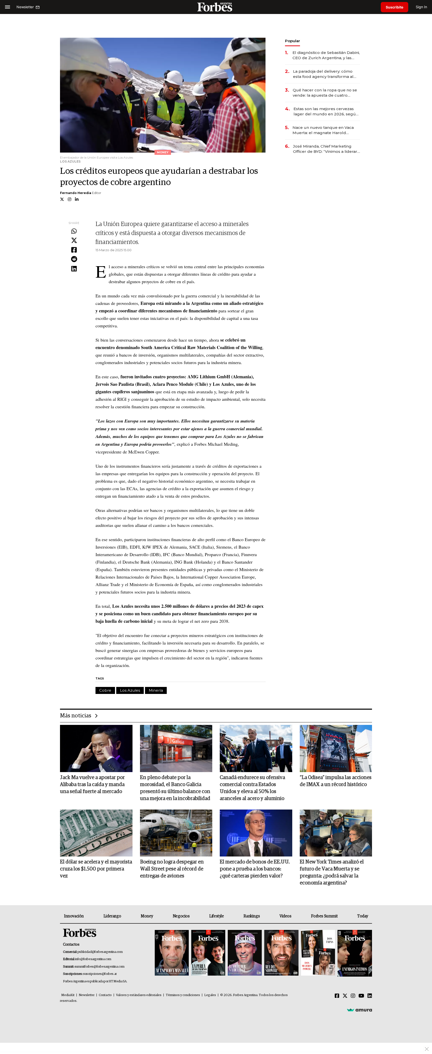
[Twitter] (74, 240)
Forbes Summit (324, 916)
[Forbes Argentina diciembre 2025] (281, 953)
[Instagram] (353, 996)
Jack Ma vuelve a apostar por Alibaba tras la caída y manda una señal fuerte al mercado (92, 784)
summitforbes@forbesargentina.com (99, 966)
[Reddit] (74, 259)
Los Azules (130, 690)
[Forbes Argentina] (216, 6)
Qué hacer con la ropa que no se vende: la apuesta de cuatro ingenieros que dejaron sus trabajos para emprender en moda (325, 93)
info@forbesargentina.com (93, 959)
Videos (286, 916)
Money (147, 916)
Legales (210, 995)
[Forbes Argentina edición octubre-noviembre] (318, 953)
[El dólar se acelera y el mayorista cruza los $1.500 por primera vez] (96, 833)
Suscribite (394, 7)
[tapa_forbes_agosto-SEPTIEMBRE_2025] (354, 953)
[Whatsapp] (74, 231)
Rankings (252, 916)
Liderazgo (112, 916)
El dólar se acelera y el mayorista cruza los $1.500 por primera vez (96, 868)
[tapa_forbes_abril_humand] (208, 953)
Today (362, 916)
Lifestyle (216, 916)
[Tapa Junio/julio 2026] (172, 953)
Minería (156, 690)
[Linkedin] (74, 269)
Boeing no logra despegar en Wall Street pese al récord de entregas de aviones (172, 868)
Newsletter (86, 995)
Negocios (181, 916)
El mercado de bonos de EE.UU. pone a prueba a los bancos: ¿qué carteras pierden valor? (255, 868)
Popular (292, 40)
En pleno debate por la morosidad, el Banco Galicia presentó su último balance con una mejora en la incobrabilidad (175, 788)
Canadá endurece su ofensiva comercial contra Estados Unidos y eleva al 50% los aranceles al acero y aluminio (252, 788)
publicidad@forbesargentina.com (100, 952)
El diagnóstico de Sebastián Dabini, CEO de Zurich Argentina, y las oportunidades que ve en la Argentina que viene (326, 55)
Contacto (105, 995)
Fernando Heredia (75, 193)
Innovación (74, 916)
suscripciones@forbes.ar (100, 974)
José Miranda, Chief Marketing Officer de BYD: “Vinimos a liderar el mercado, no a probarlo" (325, 149)
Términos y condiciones (183, 995)
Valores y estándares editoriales (139, 995)
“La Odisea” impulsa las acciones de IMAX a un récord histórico (336, 781)
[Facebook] (74, 250)
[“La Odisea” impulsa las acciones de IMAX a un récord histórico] (336, 748)
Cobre (105, 690)
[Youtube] (361, 996)
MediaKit (67, 995)
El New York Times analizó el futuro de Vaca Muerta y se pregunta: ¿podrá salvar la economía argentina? (332, 872)
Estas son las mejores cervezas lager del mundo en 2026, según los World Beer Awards (326, 111)
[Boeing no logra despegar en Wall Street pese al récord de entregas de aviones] (176, 833)
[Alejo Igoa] (244, 953)
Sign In (421, 7)
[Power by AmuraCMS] (359, 1010)
